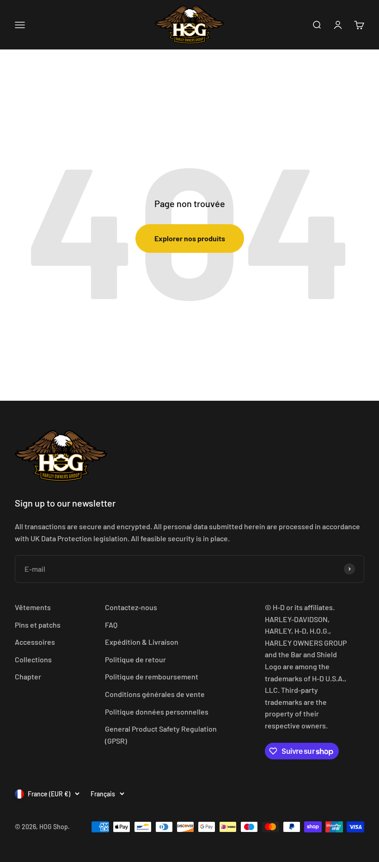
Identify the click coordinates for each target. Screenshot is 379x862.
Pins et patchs (38, 624)
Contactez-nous (131, 607)
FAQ (111, 624)
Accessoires (35, 641)
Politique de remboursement (151, 676)
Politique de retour (135, 659)
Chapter (28, 676)
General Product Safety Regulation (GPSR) (161, 734)
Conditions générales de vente (155, 694)
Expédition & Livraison (141, 641)
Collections (33, 659)
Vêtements (33, 607)
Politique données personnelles (156, 711)
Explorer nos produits (189, 238)
